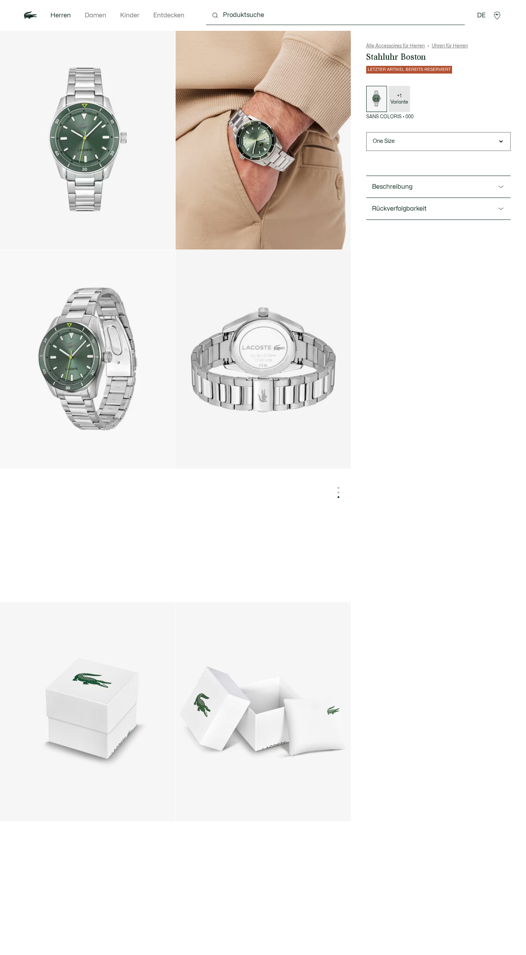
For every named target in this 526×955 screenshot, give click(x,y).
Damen (95, 15)
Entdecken (168, 15)
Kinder (129, 15)
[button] (497, 15)
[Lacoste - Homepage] (30, 15)
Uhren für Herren (450, 46)
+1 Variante (399, 99)
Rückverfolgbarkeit (399, 209)
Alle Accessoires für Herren (395, 46)
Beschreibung (392, 187)
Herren (60, 15)
